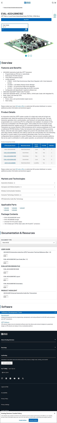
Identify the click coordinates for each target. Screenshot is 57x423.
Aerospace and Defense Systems (11, 187)
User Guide (6, 25)
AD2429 (14, 210)
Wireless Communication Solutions (11, 191)
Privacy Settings (5, 404)
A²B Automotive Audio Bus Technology (12, 199)
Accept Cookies (33, 420)
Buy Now (26, 19)
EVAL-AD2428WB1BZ (10, 152)
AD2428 (6, 210)
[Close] (54, 413)
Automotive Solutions (8, 183)
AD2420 (6, 208)
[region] (28, 417)
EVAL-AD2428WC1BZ (10, 156)
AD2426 (14, 208)
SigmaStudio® (5, 315)
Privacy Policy (4, 398)
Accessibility (4, 392)
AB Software (5, 322)
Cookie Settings (5, 410)
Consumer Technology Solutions (11, 195)
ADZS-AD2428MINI (10, 163)
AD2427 (22, 208)
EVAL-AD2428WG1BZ (10, 159)
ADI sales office (20, 106)
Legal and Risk (4, 386)
